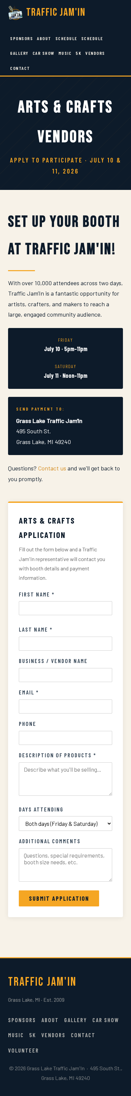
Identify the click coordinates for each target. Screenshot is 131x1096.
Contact (20, 68)
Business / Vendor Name (53, 660)
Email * (29, 692)
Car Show (43, 53)
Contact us (52, 468)
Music (65, 53)
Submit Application (59, 898)
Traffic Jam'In (56, 12)
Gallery (19, 53)
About (44, 38)
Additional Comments (50, 841)
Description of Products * (57, 755)
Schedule (66, 38)
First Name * (37, 594)
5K (78, 53)
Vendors (95, 53)
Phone (27, 723)
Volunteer (23, 1050)
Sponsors (21, 38)
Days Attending (41, 809)
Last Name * (36, 629)
